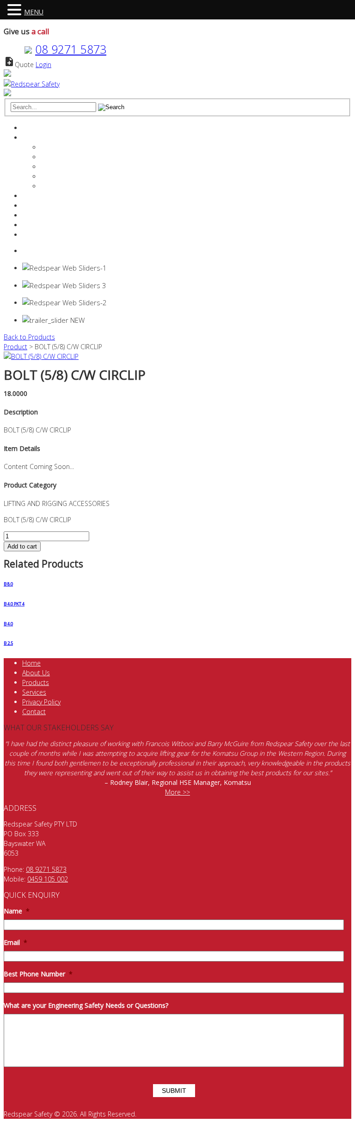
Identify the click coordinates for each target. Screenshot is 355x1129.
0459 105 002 (47, 879)
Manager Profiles (65, 157)
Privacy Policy (41, 701)
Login (43, 64)
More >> (177, 792)
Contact (34, 225)
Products (35, 205)
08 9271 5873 (70, 49)
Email (15, 942)
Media (50, 186)
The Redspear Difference (77, 147)
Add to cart (22, 546)
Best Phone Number (38, 974)
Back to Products (29, 337)
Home (31, 127)
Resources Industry (50, 215)
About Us (36, 672)
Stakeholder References (76, 176)
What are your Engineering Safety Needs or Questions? (86, 1005)
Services (34, 195)
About (31, 137)
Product (15, 346)
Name (17, 911)
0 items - (45, 251)
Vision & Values (63, 166)
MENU (33, 11)
